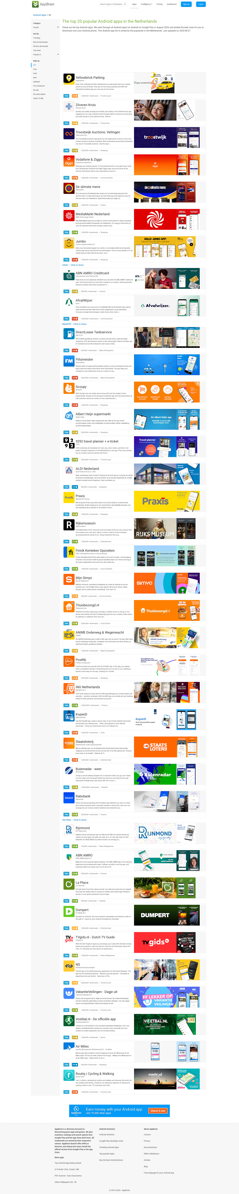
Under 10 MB (38, 98)
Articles (147, 1160)
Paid (35, 73)
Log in (201, 4)
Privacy (147, 1141)
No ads (36, 90)
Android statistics (106, 1134)
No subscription (39, 94)
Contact (147, 1134)
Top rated (37, 50)
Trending (36, 38)
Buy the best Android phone (111, 1160)
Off (34, 65)
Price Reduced (39, 86)
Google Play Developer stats (111, 1141)
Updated (36, 82)
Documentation (150, 1147)
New (35, 77)
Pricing (160, 4)
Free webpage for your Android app (159, 1173)
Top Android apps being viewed (68, 1163)
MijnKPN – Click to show (74, 324)
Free (35, 69)
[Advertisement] (134, 51)
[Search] (125, 4)
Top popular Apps (106, 1154)
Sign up (186, 4)
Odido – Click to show (73, 265)
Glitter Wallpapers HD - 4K (66, 1182)
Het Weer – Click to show (74, 820)
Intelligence (146, 4)
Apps (134, 4)
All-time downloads (40, 46)
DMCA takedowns (151, 1154)
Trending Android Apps (109, 1147)
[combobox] (111, 4)
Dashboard (171, 4)
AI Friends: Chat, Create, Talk (67, 1169)
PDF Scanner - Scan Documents (68, 1176)
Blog (146, 1166)
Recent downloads (40, 42)
